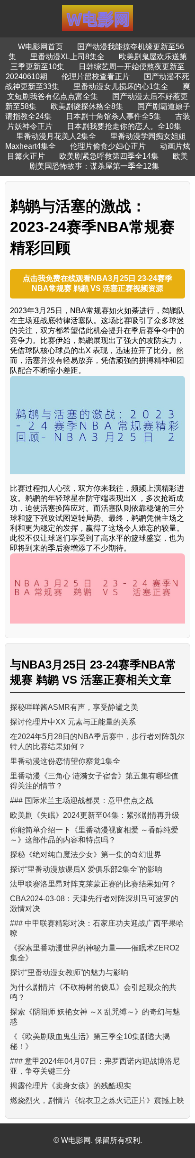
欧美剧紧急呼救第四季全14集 (109, 156)
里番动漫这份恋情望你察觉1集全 (65, 761)
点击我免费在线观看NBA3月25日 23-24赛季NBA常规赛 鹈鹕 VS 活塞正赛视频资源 (97, 283)
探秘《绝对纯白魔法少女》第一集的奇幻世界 (85, 854)
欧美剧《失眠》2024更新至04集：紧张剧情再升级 (94, 815)
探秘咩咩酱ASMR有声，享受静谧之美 (74, 707)
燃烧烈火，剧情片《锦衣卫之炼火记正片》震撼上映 (97, 1100)
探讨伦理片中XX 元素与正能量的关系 (73, 722)
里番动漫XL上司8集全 (67, 57)
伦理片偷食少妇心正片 (108, 146)
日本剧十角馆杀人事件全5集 (113, 116)
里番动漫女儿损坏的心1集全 (120, 86)
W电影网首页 (40, 47)
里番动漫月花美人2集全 (56, 136)
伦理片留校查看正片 (96, 76)
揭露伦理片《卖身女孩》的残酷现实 (70, 1086)
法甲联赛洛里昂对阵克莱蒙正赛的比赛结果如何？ (93, 884)
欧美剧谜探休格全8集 (87, 106)
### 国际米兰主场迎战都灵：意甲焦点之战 (81, 800)
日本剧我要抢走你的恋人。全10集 (124, 126)
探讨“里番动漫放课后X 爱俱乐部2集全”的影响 (86, 869)
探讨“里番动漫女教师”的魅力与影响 (69, 972)
